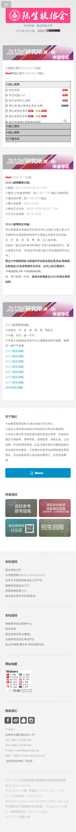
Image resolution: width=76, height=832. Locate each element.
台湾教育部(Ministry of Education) (25, 575)
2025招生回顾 (14, 351)
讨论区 (29, 761)
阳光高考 (10, 628)
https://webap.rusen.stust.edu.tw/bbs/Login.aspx (40, 801)
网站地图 (11, 664)
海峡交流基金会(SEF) (17, 585)
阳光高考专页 (13, 634)
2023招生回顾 (14, 361)
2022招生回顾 (14, 366)
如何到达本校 (15, 761)
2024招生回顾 (14, 356)
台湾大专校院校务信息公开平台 (23, 580)
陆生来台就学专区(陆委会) (20, 596)
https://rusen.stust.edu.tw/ (29, 755)
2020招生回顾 (14, 377)
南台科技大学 (13, 570)
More (39, 473)
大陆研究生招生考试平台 (19, 639)
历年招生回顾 (14, 387)
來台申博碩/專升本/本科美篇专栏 (24, 644)
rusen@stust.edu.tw (27, 750)
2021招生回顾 (14, 372)
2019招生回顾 (14, 382)
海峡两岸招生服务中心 (18, 623)
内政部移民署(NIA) (16, 590)
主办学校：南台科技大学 (38, 25)
